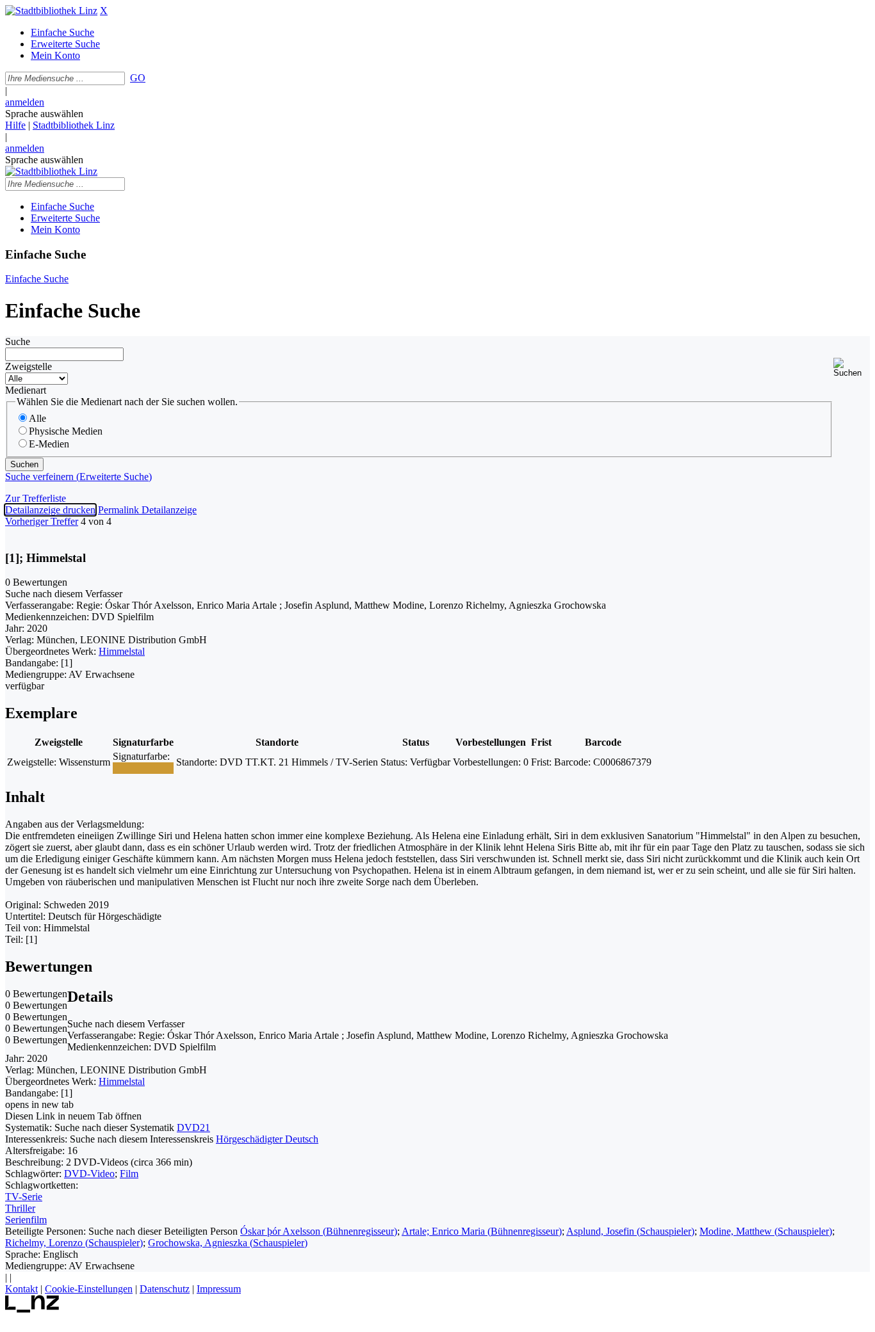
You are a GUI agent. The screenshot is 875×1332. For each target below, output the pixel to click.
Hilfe (15, 125)
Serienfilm (26, 1219)
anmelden (24, 102)
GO (137, 77)
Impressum (219, 1288)
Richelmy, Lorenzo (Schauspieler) (74, 1242)
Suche (17, 341)
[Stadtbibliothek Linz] (51, 10)
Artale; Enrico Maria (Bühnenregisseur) (482, 1231)
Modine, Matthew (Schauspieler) (765, 1231)
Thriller (20, 1208)
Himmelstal (122, 651)
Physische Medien (65, 431)
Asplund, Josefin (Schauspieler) (630, 1231)
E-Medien (49, 443)
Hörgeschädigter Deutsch (267, 1139)
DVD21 (193, 1127)
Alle (37, 418)
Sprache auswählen (44, 113)
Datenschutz (165, 1288)
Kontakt (21, 1288)
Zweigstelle (28, 366)
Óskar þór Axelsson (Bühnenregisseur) (318, 1231)
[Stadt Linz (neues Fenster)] (32, 1309)
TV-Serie (23, 1196)
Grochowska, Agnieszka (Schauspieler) (227, 1242)
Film (129, 1173)
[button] (851, 368)
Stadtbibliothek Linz (74, 125)
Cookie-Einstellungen (89, 1288)
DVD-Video (89, 1173)
